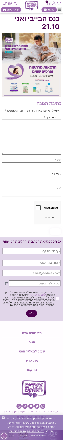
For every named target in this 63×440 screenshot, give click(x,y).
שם (58, 160)
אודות (42, 411)
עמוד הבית (52, 411)
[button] (15, 3)
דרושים (33, 411)
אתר (58, 187)
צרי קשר (23, 411)
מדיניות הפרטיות (35, 431)
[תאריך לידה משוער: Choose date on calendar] (7, 283)
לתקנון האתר (38, 294)
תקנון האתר (11, 411)
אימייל (56, 174)
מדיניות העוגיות (17, 431)
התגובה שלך (52, 117)
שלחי (31, 313)
